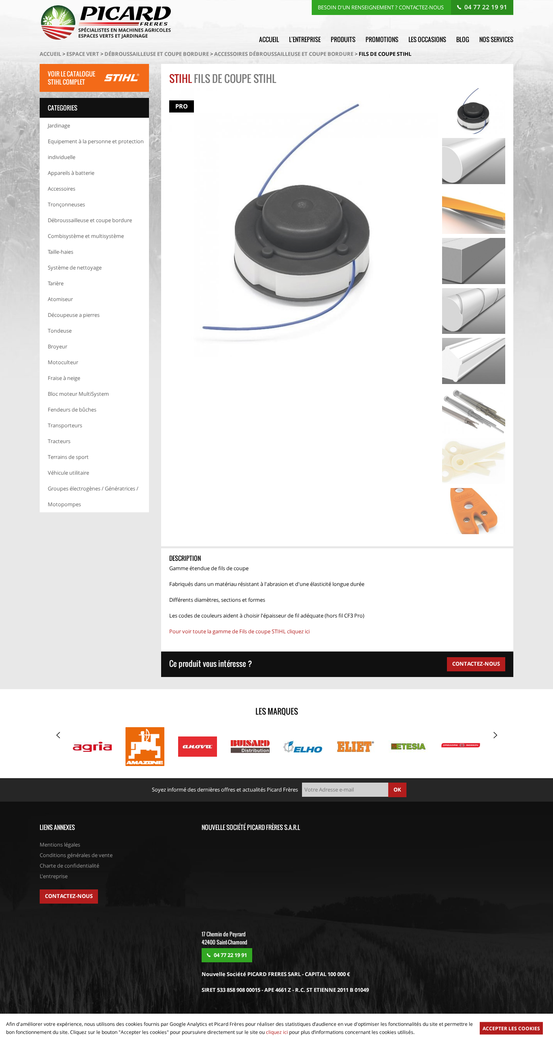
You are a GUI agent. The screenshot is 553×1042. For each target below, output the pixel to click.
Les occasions (427, 39)
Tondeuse (60, 330)
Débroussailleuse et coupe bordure (156, 53)
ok (397, 789)
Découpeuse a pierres (74, 314)
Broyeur (57, 346)
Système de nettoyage (75, 267)
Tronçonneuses (66, 204)
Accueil (269, 39)
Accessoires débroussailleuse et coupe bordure (283, 53)
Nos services (496, 39)
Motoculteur (63, 362)
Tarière (56, 283)
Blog (462, 39)
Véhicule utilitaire (68, 472)
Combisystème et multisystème (86, 236)
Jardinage (59, 125)
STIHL (180, 78)
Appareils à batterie (71, 172)
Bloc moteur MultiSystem (78, 393)
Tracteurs (59, 441)
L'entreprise (305, 39)
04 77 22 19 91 (485, 7)
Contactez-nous (69, 896)
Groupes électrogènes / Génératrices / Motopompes (93, 496)
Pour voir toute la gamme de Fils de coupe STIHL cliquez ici (240, 631)
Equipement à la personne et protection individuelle (96, 149)
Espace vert (82, 53)
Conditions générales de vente (76, 855)
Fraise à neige (64, 378)
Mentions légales (60, 844)
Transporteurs (65, 425)
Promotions (382, 39)
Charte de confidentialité (69, 865)
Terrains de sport (68, 457)
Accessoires (61, 188)
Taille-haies (60, 251)
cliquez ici (277, 1032)
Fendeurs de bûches (72, 409)
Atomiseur (60, 299)
